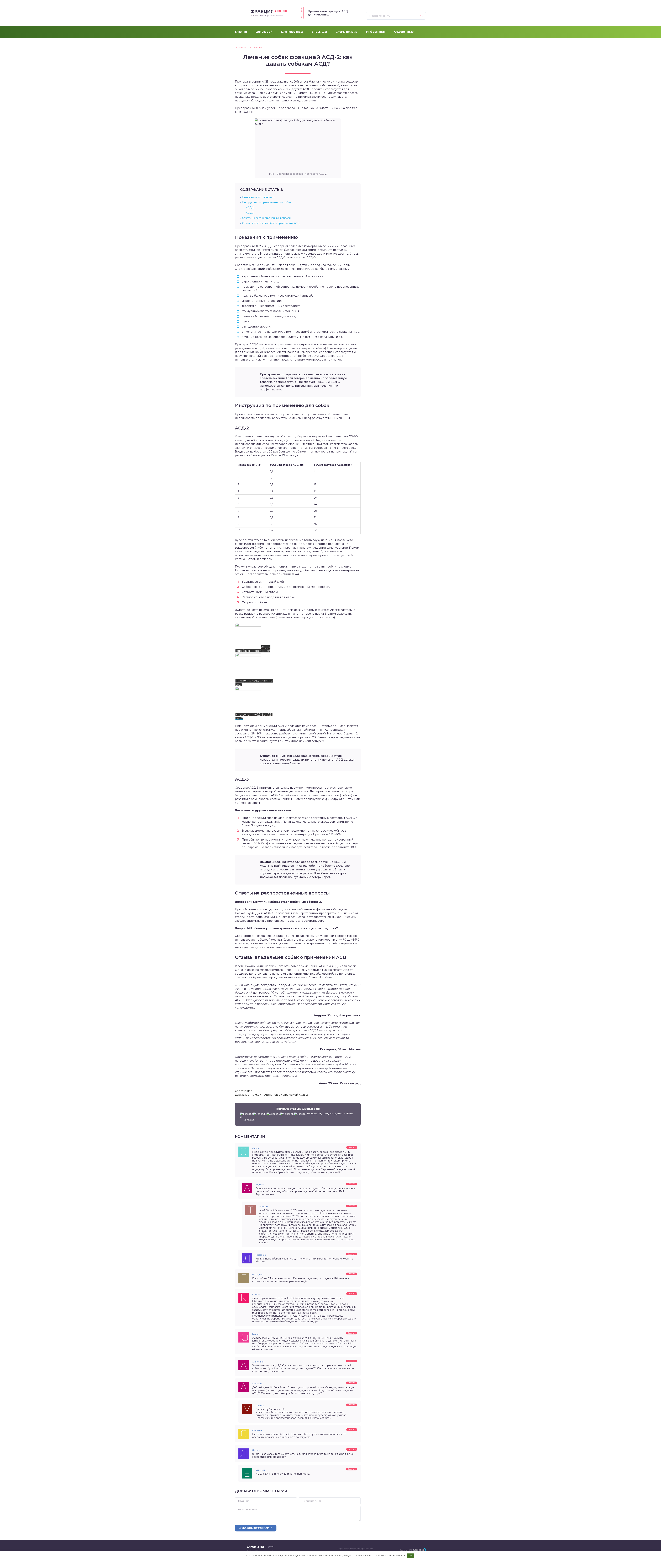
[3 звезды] (273, 1113)
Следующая (243, 1091)
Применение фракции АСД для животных (328, 13)
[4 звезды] (287, 1113)
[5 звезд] (300, 1113)
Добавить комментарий (255, 1527)
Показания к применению (258, 197)
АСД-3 (250, 212)
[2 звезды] (260, 1113)
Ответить (351, 1147)
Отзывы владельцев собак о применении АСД (271, 223)
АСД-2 (250, 207)
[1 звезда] (246, 1113)
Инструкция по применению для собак (266, 202)
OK (410, 1555)
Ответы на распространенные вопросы (266, 218)
